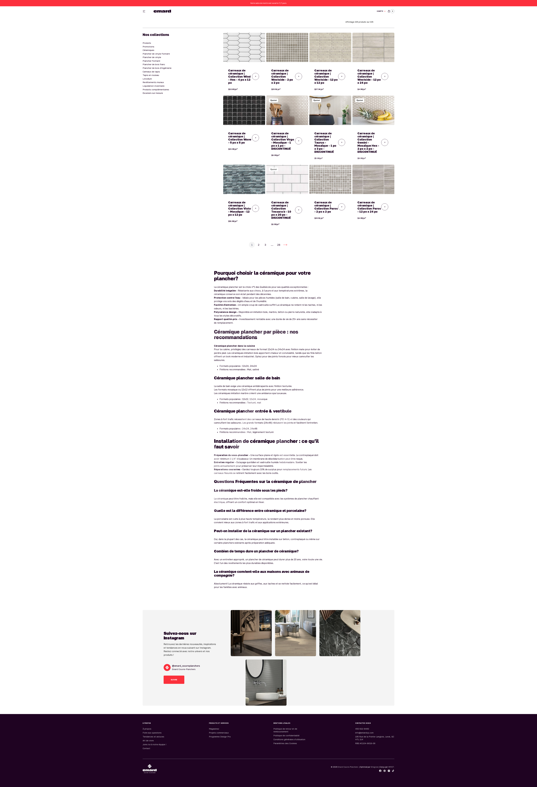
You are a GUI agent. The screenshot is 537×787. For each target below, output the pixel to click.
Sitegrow (374, 767)
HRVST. (391, 767)
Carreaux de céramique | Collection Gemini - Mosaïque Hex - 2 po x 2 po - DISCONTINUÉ (368, 142)
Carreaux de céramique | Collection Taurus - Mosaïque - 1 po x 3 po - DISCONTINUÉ (325, 142)
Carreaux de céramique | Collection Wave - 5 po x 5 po (239, 138)
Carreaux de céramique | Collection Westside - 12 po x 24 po (369, 76)
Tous (301, 11)
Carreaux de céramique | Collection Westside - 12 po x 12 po (326, 76)
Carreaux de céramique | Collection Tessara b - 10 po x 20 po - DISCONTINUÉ (281, 210)
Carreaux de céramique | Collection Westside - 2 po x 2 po (282, 76)
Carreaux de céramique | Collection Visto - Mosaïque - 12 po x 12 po (239, 208)
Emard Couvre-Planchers (348, 767)
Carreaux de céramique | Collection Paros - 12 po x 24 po (369, 207)
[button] (381, 11)
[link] (244, 47)
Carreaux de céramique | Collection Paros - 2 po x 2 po (326, 207)
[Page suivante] (285, 244)
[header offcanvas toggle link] (145, 11)
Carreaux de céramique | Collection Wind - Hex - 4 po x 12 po (239, 76)
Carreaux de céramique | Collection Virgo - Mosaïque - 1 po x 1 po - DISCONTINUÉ (282, 141)
